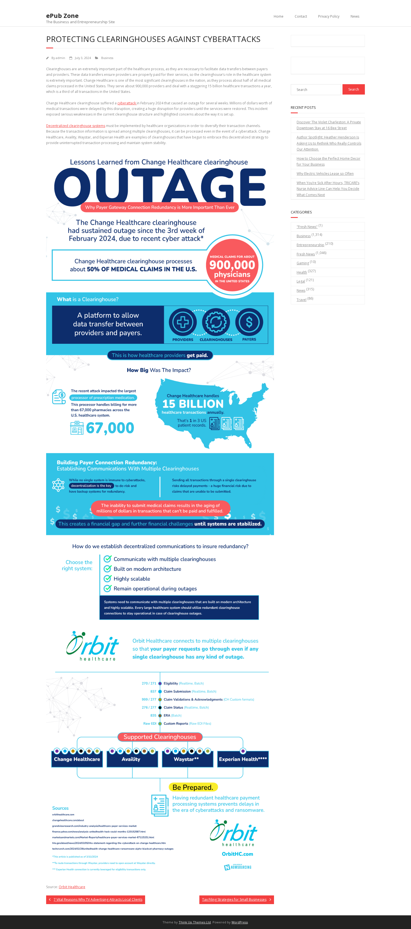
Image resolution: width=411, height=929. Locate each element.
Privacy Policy (328, 16)
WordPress (240, 922)
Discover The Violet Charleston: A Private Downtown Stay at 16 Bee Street (329, 125)
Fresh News (306, 254)
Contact (301, 16)
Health (302, 272)
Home (279, 16)
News (355, 16)
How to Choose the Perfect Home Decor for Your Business (328, 161)
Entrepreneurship (310, 245)
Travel (301, 299)
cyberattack (127, 103)
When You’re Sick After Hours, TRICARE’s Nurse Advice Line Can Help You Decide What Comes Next (328, 188)
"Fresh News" (307, 226)
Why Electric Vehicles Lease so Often (325, 173)
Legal (301, 281)
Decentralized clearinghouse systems (75, 125)
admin (60, 58)
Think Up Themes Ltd (195, 922)
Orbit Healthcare (72, 887)
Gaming (303, 263)
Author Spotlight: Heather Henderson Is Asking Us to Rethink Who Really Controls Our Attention (329, 143)
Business (107, 58)
